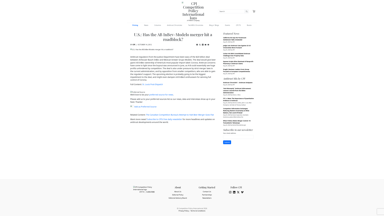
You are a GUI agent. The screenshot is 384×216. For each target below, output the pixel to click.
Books (249, 25)
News (146, 25)
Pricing (135, 25)
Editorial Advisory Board (178, 198)
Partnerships (207, 195)
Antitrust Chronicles (174, 25)
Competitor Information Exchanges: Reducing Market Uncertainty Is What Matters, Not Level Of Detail (236, 111)
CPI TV (238, 25)
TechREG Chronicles (195, 25)
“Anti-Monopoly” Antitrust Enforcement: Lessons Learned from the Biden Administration (237, 91)
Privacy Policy (184, 211)
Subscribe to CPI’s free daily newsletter (164, 119)
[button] (254, 11)
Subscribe (150, 192)
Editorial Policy (177, 195)
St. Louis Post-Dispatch (152, 84)
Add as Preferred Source (145, 106)
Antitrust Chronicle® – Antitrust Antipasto (237, 83)
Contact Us (207, 191)
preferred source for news (161, 94)
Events (227, 25)
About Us (177, 191)
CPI (134, 45)
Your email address (229, 133)
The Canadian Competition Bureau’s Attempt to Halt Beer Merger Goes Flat (180, 114)
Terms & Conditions (197, 211)
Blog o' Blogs (214, 25)
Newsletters (207, 198)
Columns (157, 25)
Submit (227, 142)
